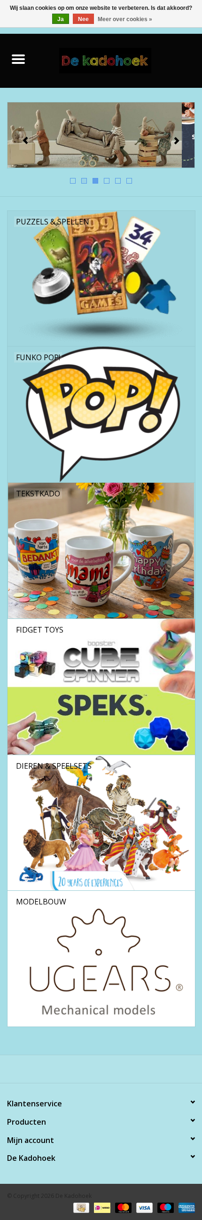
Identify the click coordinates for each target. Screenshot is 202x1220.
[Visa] (143, 1207)
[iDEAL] (101, 1207)
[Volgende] (176, 140)
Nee (83, 19)
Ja (60, 19)
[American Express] (185, 1207)
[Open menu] (18, 58)
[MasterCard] (122, 1207)
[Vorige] (25, 140)
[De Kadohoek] (119, 59)
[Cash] (80, 1207)
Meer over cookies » (125, 19)
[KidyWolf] (101, 135)
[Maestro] (164, 1207)
